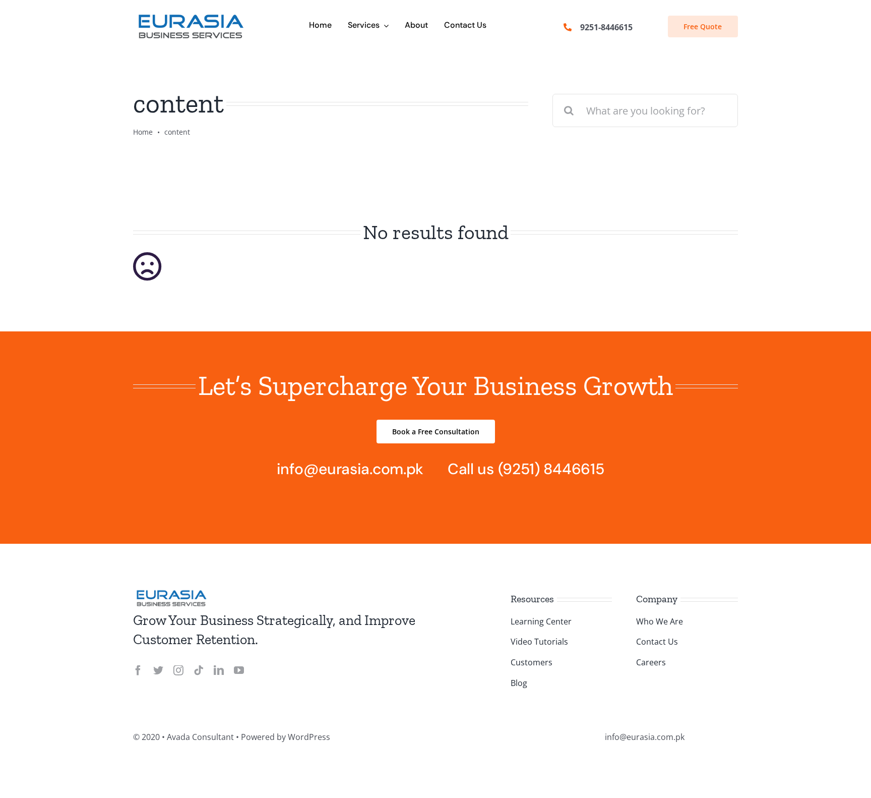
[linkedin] (219, 670)
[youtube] (239, 670)
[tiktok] (199, 670)
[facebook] (138, 670)
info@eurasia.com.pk (350, 469)
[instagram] (178, 670)
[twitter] (158, 670)
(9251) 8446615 (551, 469)
